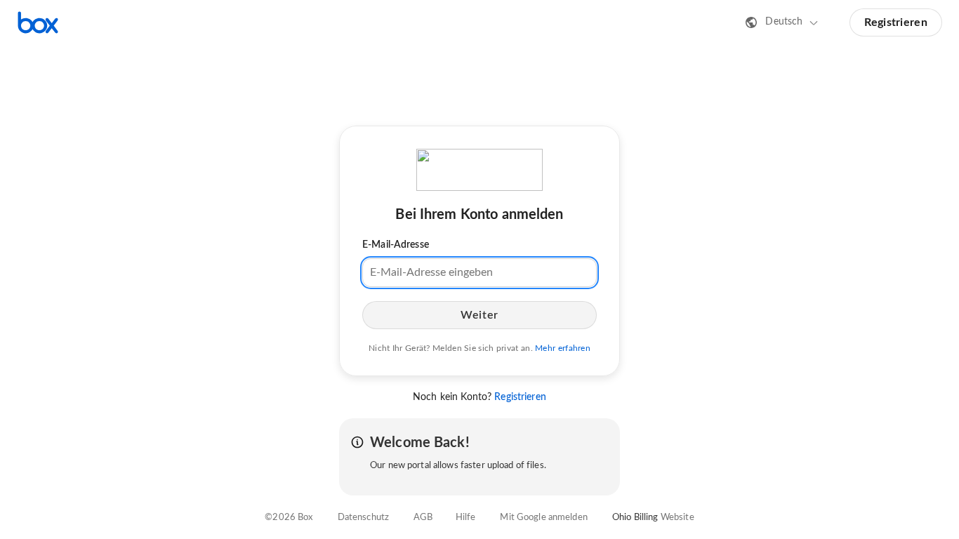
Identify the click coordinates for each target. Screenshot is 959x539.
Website (677, 517)
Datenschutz (363, 517)
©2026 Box (288, 517)
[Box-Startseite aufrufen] (38, 22)
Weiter (479, 315)
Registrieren (895, 22)
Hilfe (466, 517)
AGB (423, 517)
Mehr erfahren (562, 348)
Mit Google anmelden (543, 517)
